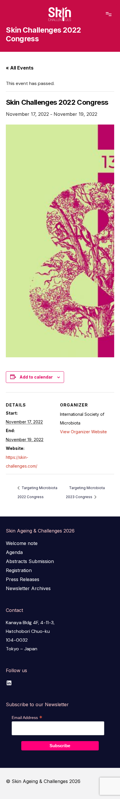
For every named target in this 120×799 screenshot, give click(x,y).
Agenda (14, 552)
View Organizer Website (83, 431)
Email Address (27, 717)
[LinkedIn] (9, 682)
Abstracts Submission (30, 561)
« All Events (19, 68)
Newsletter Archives (28, 588)
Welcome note (22, 543)
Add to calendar (36, 376)
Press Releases (22, 579)
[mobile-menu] (104, 14)
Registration (19, 570)
